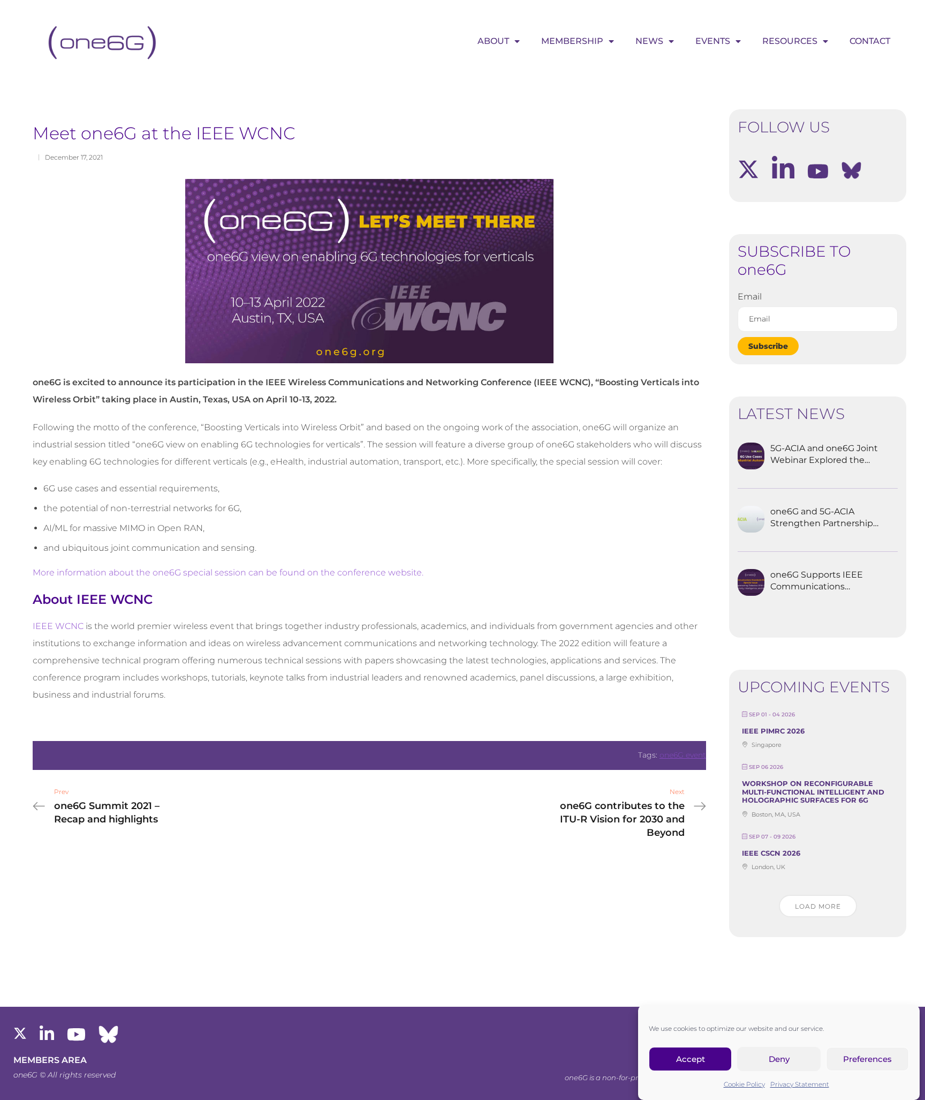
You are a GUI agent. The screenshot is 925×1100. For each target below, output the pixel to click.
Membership (572, 41)
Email (750, 296)
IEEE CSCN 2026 (771, 853)
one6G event (682, 755)
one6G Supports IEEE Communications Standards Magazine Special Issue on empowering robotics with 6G (816, 581)
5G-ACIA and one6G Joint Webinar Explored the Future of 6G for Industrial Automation (825, 455)
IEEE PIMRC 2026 (773, 731)
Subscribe (768, 346)
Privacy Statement (799, 1084)
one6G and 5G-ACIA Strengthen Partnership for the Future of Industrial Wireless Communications (821, 518)
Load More (818, 906)
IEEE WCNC (58, 626)
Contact (870, 41)
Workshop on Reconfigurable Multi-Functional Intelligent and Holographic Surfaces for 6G (813, 791)
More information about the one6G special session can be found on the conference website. (228, 572)
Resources (789, 41)
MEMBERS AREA (50, 1060)
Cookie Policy (744, 1084)
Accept (690, 1059)
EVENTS (712, 41)
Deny (779, 1059)
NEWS (649, 41)
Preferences (867, 1059)
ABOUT (493, 41)
